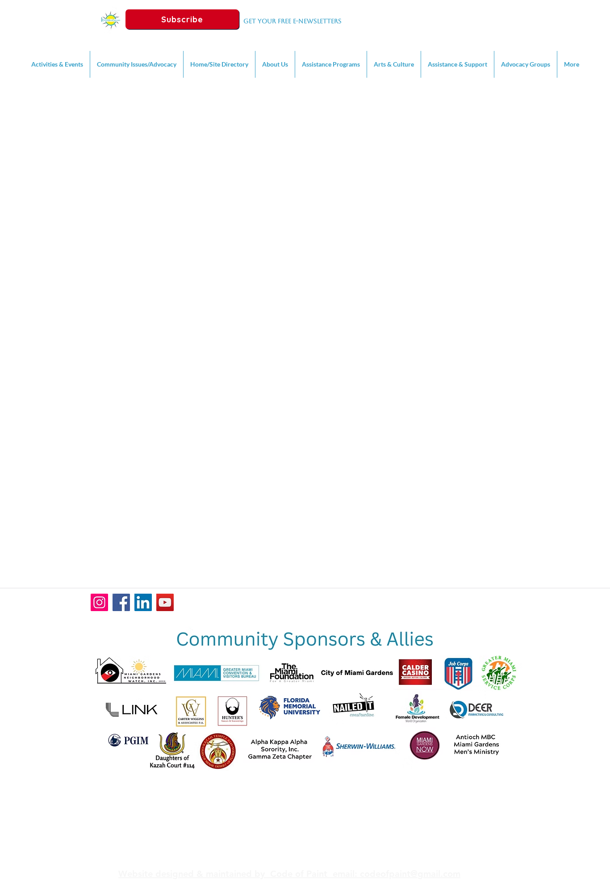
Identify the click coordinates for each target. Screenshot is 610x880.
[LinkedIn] (143, 602)
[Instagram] (99, 602)
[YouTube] (165, 602)
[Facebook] (121, 602)
